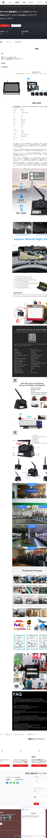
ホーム (1, 6)
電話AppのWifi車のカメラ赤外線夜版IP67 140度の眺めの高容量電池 (27, 761)
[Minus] (44, 809)
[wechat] (14, 783)
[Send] (44, 836)
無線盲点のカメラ (31, 734)
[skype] (17, 783)
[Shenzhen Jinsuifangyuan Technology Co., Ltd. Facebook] (1, 824)
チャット (5, 25)
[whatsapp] (11, 783)
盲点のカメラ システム (19, 734)
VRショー (31, 2)
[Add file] (23, 836)
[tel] (21, 783)
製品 (4, 6)
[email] (7, 783)
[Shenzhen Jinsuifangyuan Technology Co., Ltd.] (3, 2)
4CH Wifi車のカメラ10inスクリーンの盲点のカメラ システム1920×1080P (9, 761)
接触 (36, 803)
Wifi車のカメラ (9, 6)
